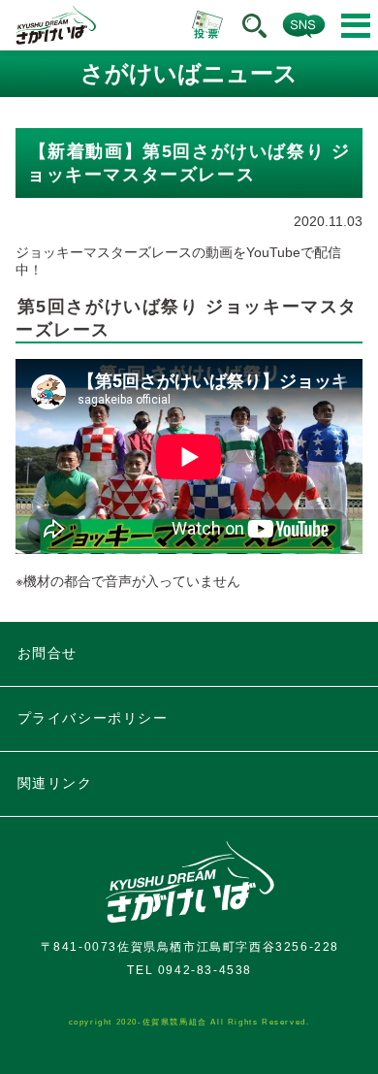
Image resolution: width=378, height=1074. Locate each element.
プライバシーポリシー (93, 718)
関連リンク (55, 783)
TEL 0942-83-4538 (189, 970)
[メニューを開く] (355, 26)
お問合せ (47, 653)
